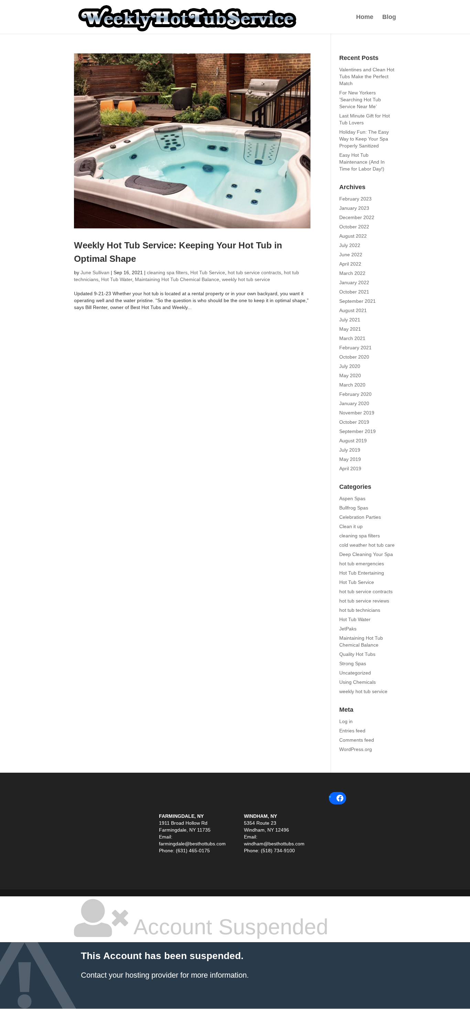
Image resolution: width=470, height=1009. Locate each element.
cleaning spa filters (167, 272)
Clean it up (351, 526)
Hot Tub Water (116, 279)
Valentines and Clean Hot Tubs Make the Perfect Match (366, 76)
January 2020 (354, 403)
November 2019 (356, 412)
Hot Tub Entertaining (361, 573)
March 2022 (352, 273)
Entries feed (352, 730)
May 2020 (350, 375)
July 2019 (349, 450)
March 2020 (352, 385)
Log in (346, 721)
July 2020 (349, 366)
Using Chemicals (357, 682)
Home (364, 17)
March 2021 (352, 338)
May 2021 (350, 329)
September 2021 (357, 301)
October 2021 (354, 292)
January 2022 (354, 282)
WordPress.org (355, 749)
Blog (389, 17)
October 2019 (354, 422)
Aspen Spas (352, 498)
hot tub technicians (359, 610)
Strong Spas (352, 663)
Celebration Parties (360, 517)
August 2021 (353, 310)
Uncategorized (355, 673)
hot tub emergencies (361, 563)
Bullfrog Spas (353, 508)
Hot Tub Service (207, 272)
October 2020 (354, 357)
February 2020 (355, 394)
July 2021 (349, 319)
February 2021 (355, 347)
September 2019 (357, 431)
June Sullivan (95, 272)
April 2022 (350, 264)
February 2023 (355, 199)
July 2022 (349, 245)
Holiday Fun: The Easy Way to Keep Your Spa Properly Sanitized (364, 138)
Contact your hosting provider (129, 975)
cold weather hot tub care (367, 545)
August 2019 (353, 440)
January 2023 (354, 208)
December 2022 (356, 217)
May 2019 (350, 459)
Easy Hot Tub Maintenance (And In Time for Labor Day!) (362, 162)
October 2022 (354, 226)
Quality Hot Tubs (357, 654)
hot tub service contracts (254, 272)
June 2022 (350, 254)
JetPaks (347, 628)
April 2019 (350, 468)
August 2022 (353, 236)
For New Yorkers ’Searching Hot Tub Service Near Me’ (360, 99)
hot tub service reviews (364, 601)
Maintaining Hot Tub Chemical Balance (177, 279)
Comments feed (356, 740)
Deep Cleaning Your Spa (366, 554)
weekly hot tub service (246, 279)
